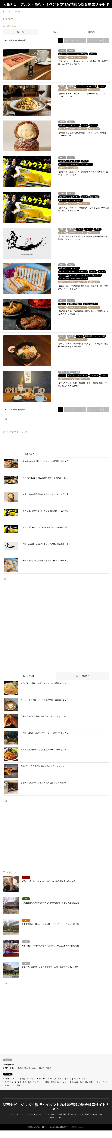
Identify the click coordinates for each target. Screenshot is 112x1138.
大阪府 (34, 1068)
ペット (84, 1079)
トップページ (13, 1114)
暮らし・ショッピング (98, 1082)
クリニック (52, 1079)
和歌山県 (27, 1068)
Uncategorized (8, 1065)
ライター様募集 (84, 1114)
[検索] (102, 4)
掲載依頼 (62, 1114)
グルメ (60, 1079)
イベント (14, 1079)
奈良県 (41, 1068)
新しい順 (20, 32)
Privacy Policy (97, 1114)
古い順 (55, 32)
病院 (18, 1085)
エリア (5, 1068)
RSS (58, 1109)
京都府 (12, 1068)
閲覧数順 (91, 32)
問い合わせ (72, 1114)
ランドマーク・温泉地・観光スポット (47, 1082)
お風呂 (22, 1079)
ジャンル (6, 1079)
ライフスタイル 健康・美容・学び (18, 1082)
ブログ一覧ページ (50, 1114)
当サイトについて (56, 1118)
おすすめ (39, 1114)
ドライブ (68, 1079)
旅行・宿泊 (84, 1082)
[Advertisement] (56, 631)
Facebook (54, 1109)
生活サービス (10, 1085)
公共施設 (75, 1082)
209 (100, 40)
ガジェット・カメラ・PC (36, 1079)
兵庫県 (19, 1068)
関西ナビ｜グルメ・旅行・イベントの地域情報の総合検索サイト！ (56, 1104)
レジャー (66, 1082)
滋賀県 (48, 1068)
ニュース (76, 1079)
